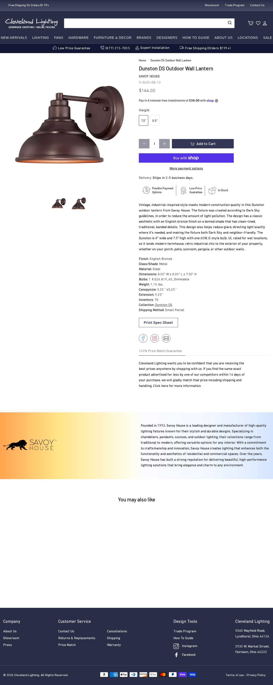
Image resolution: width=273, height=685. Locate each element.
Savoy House (149, 76)
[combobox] (149, 23)
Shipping (113, 638)
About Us (224, 37)
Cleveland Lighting (26, 675)
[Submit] (229, 23)
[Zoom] (68, 126)
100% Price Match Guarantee (160, 351)
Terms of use (235, 675)
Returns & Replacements (76, 638)
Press (7, 645)
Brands (144, 37)
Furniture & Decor (113, 37)
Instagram (189, 646)
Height (144, 110)
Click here (160, 386)
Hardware (78, 37)
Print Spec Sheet (158, 322)
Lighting (40, 37)
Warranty (114, 645)
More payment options (186, 168)
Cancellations (117, 631)
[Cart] (250, 23)
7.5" (143, 120)
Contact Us (66, 631)
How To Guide (183, 638)
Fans (58, 37)
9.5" (154, 120)
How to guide (196, 37)
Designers (167, 37)
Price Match (67, 645)
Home (142, 60)
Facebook (189, 655)
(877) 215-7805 (118, 48)
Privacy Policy (256, 675)
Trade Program (184, 631)
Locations (248, 37)
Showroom (11, 638)
